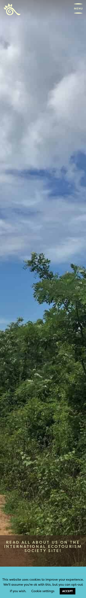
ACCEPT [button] (67, 591)
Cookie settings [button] (42, 591)
